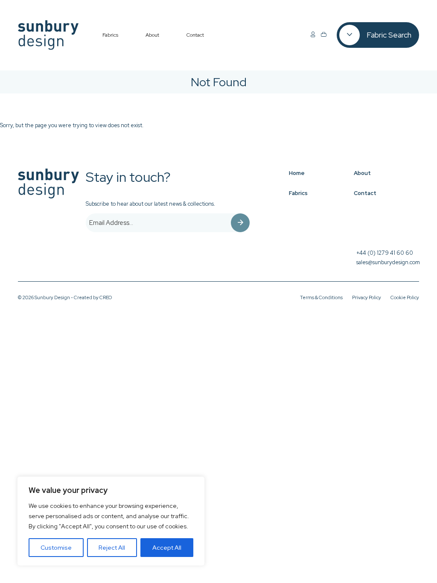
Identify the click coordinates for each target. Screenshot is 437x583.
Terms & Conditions (321, 297)
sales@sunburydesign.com (388, 262)
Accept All (166, 547)
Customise (56, 547)
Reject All (112, 547)
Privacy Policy (366, 297)
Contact (365, 193)
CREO (105, 297)
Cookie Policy (404, 297)
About (362, 173)
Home (297, 173)
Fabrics (298, 193)
